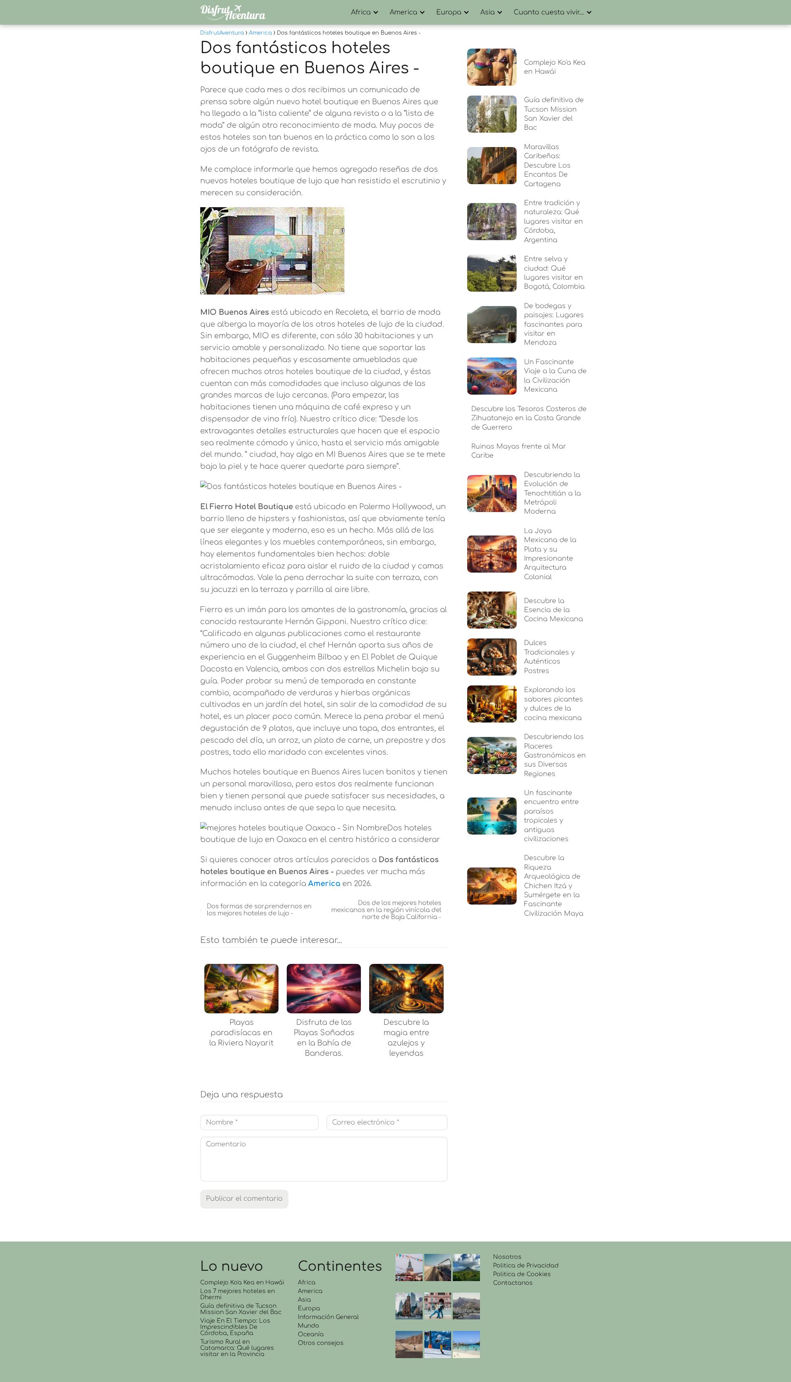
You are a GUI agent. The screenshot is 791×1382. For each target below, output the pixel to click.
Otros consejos (321, 1343)
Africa (361, 12)
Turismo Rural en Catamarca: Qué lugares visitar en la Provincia (237, 1348)
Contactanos (513, 1283)
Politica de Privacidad (526, 1266)
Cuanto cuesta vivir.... (549, 12)
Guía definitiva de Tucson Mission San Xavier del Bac (240, 1309)
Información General (328, 1317)
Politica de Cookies (522, 1274)
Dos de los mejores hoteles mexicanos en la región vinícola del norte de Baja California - (386, 910)
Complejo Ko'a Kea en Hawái (242, 1282)
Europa (448, 12)
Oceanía (311, 1334)
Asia (487, 12)
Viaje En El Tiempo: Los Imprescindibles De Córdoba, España (235, 1327)
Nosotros (507, 1257)
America (403, 12)
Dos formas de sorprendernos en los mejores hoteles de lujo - (259, 910)
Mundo (308, 1326)
